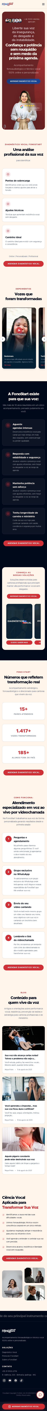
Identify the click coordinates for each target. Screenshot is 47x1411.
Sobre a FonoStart (9, 1360)
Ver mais (7, 365)
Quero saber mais (19, 642)
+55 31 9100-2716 (9, 1371)
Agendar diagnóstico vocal (24, 264)
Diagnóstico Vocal (9, 1352)
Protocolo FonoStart (10, 1356)
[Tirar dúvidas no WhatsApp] (40, 1394)
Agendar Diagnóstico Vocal (25, 1406)
